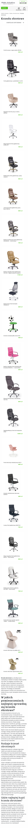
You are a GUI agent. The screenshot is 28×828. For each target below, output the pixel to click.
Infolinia (23, 2)
